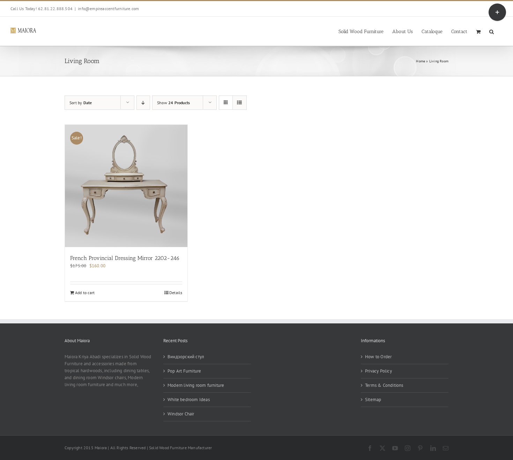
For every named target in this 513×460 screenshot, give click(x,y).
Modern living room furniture (196, 385)
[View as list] (239, 102)
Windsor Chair (181, 414)
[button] (491, 31)
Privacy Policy (378, 371)
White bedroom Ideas (189, 399)
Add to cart (85, 292)
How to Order (378, 357)
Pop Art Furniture (184, 371)
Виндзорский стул (186, 357)
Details (175, 292)
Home (420, 61)
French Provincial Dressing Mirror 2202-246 (125, 258)
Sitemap (373, 399)
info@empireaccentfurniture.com (108, 8)
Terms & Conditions (384, 385)
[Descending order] (143, 102)
